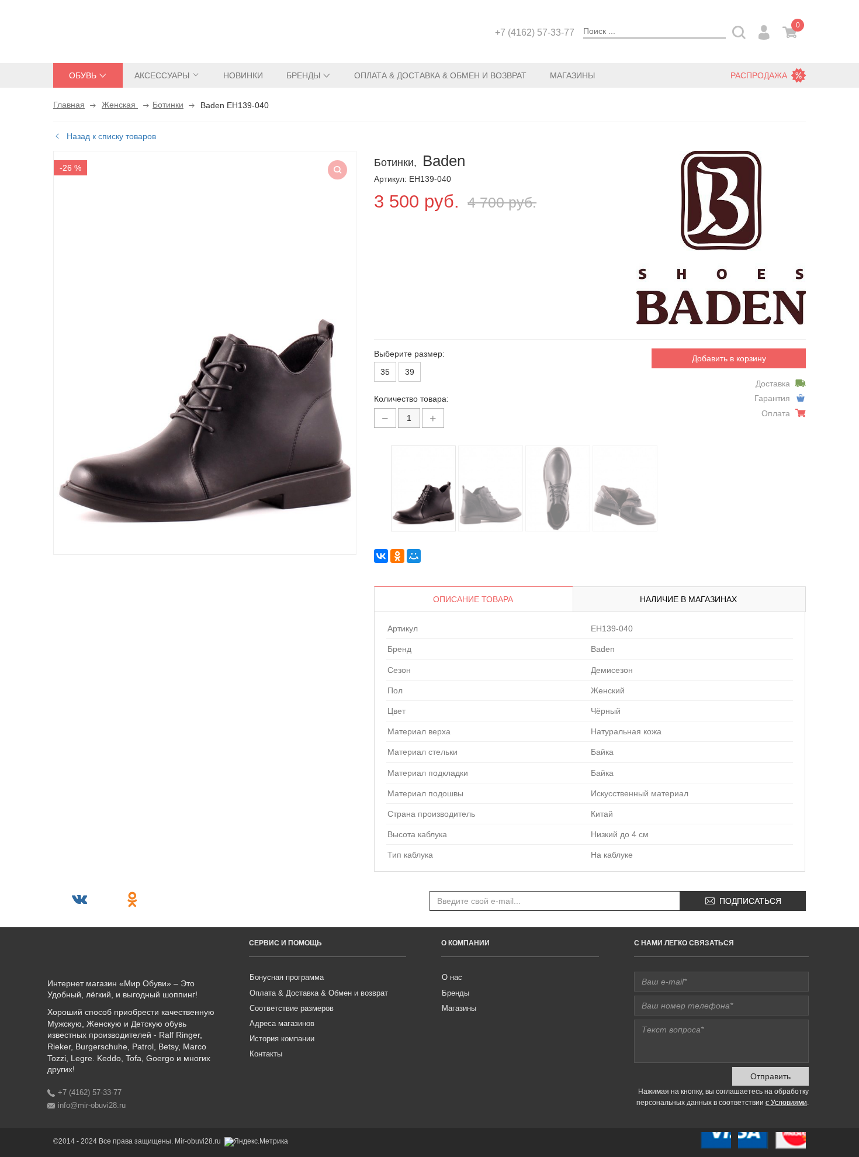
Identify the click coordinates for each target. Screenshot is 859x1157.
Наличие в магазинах (688, 599)
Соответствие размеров (292, 1008)
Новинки (243, 75)
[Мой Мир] (414, 556)
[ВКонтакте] (381, 556)
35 (385, 372)
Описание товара (473, 599)
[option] (423, 488)
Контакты (266, 1053)
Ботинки (168, 104)
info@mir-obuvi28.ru (92, 1105)
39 (409, 372)
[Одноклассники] (397, 556)
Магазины (572, 75)
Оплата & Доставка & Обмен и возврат (440, 75)
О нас (452, 977)
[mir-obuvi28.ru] (111, 30)
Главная (69, 104)
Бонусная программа (287, 977)
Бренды (455, 993)
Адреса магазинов (282, 1023)
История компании (282, 1038)
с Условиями (786, 1103)
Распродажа (758, 75)
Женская (120, 104)
